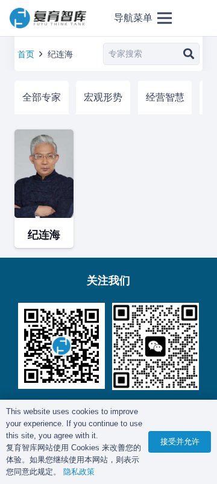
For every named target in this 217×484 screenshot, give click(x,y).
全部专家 (41, 97)
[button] (143, 18)
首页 (25, 54)
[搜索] (188, 53)
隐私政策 (79, 471)
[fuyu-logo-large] (48, 18)
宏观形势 (103, 97)
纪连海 (44, 234)
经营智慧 (165, 97)
